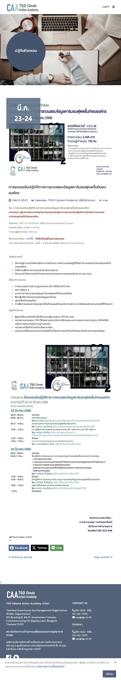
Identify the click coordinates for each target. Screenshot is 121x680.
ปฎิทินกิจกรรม (87, 200)
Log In (105, 6)
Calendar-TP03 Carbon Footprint (56, 200)
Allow (109, 674)
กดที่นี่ (29, 238)
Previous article (21, 557)
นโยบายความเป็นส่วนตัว (51, 666)
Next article (102, 557)
